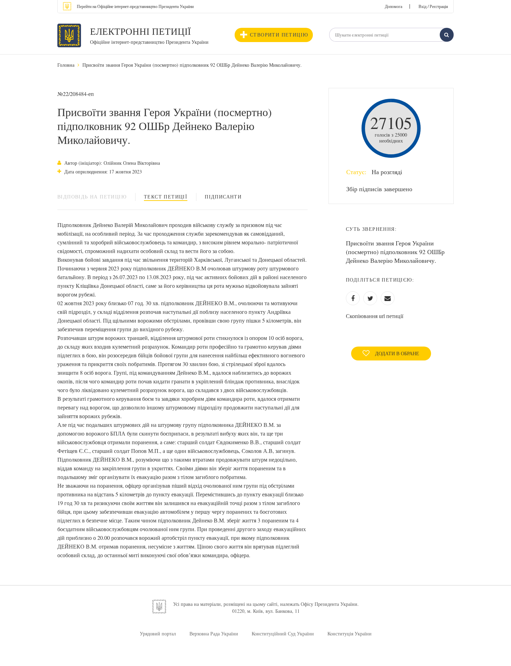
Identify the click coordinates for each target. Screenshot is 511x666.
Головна (65, 65)
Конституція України (349, 633)
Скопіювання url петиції (374, 315)
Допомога (393, 6)
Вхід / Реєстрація (433, 6)
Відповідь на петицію (92, 196)
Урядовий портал (158, 633)
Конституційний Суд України (283, 633)
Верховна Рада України (213, 633)
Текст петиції (165, 196)
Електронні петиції (140, 31)
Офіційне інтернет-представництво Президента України (149, 42)
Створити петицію (279, 34)
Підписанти (223, 196)
